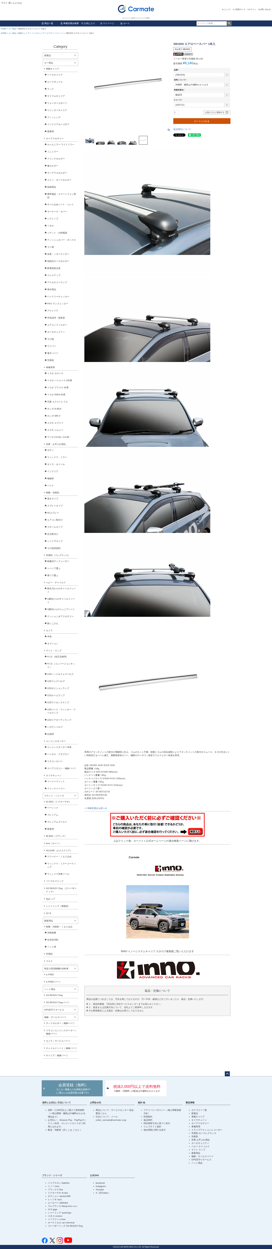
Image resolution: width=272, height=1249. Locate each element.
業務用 (50, 131)
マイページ (108, 23)
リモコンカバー (55, 761)
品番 (177, 70)
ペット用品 (49, 989)
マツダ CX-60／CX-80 (58, 437)
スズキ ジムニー (55, 430)
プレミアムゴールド (57, 822)
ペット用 (51, 947)
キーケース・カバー (57, 211)
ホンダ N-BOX (54, 408)
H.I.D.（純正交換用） (57, 656)
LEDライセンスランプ (58, 702)
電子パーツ (52, 353)
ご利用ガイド (239, 9)
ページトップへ (227, 1073)
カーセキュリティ (56, 332)
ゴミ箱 (50, 247)
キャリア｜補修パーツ (57, 1055)
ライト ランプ (198, 1149)
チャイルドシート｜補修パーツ (61, 1048)
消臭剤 (194, 1136)
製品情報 (190, 1102)
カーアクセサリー (55, 138)
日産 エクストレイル (57, 401)
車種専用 (50, 367)
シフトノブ (52, 218)
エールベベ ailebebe (58, 1202)
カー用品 (12, 29)
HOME (3, 29)
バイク (50, 485)
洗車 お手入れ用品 (200, 1140)
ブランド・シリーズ (54, 795)
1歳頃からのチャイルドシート (61, 600)
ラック (50, 89)
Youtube (100, 1189)
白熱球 (50, 734)
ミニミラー (52, 151)
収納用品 (51, 187)
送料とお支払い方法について (56, 1102)
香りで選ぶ (52, 575)
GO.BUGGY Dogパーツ (57, 1002)
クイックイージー (56, 788)
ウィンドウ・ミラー (57, 457)
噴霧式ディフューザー (58, 561)
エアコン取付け (55, 520)
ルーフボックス (55, 82)
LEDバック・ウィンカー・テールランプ (61, 711)
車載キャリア (23, 33)
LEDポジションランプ (58, 688)
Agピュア (50, 899)
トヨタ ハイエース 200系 (59, 380)
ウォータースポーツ (57, 103)
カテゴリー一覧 (199, 1110)
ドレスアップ (53, 275)
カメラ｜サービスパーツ (58, 1041)
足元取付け (52, 534)
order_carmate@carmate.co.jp (111, 1120)
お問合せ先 (95, 1102)
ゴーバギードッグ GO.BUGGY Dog (65, 1226)
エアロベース (52, 33)
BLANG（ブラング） (56, 836)
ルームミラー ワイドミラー (60, 144)
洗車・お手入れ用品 (56, 444)
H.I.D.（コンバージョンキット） (61, 665)
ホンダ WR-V (53, 416)
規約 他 (141, 1102)
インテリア (52, 471)
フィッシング (53, 117)
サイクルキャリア (56, 96)
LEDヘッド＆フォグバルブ (60, 674)
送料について (180, 80)
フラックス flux (55, 1189)
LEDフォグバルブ (56, 681)
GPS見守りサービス (54, 1010)
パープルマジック (55, 881)
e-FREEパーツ (53, 982)
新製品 (47, 55)
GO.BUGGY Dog (54, 995)
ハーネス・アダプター (58, 754)
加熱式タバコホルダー (58, 261)
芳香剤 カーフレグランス (203, 1133)
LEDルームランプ (56, 695)
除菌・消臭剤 (52, 492)
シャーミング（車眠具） (58, 906)
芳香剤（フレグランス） (58, 555)
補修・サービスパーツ (55, 1017)
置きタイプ (52, 498)
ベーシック (52, 807)
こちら (76, 1130)
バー (62, 33)
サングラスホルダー (57, 173)
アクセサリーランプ (57, 282)
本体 (49, 636)
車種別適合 (179, 90)
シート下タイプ (55, 541)
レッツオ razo (55, 1199)
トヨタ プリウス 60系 (58, 387)
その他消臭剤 (53, 548)
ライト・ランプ (53, 650)
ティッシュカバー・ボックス (61, 240)
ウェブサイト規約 (152, 1126)
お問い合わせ (265, 9)
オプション (52, 643)
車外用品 (51, 289)
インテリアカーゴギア (58, 124)
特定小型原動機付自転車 (56, 968)
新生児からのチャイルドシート (61, 590)
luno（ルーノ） (53, 843)
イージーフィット (56, 781)
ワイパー (51, 346)
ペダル (50, 225)
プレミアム (52, 815)
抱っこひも (52, 623)
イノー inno (53, 1186)
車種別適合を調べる (97, 808)
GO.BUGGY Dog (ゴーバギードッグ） (61, 890)
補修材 (50, 478)
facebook (100, 1183)
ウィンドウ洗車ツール (58, 874)
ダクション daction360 (59, 1196)
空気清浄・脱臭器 (56, 317)
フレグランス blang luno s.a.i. (62, 1206)
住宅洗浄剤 (52, 939)
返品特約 (148, 1120)
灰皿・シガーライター (58, 254)
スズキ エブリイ (55, 423)
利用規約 (148, 1116)
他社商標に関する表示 (155, 1130)
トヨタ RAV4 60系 (56, 394)
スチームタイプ (55, 527)
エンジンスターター (56, 741)
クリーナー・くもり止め (59, 856)
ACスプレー (53, 512)
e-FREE (50, 974)
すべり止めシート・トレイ (60, 204)
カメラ (49, 630)
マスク (49, 961)
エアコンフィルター (57, 325)
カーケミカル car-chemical (61, 1222)
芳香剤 (50, 360)
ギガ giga (52, 1209)
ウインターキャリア (57, 110)
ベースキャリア (38, 33)
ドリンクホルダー (56, 158)
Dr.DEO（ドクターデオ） (58, 801)
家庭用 (50, 829)
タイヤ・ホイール (56, 464)
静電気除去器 (53, 268)
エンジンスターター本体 (59, 747)
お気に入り (89, 23)
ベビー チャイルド (200, 1146)
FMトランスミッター (57, 303)
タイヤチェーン (53, 775)
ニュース (227, 9)
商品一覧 (48, 23)
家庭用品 (48, 920)
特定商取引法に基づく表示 (157, 1123)
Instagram (101, 1186)
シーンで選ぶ (53, 568)
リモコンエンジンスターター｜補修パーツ (61, 1032)
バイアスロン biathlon (59, 1183)
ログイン (252, 9)
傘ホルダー (52, 165)
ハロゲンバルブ (55, 727)
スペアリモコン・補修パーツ (61, 768)
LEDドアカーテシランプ (59, 720)
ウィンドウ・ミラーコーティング (61, 865)
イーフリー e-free (56, 1219)
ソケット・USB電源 (57, 233)
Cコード (178, 100)
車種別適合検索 (71, 23)
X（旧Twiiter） (103, 1193)
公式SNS (94, 1175)
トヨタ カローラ (55, 373)
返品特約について (182, 129)
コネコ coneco (55, 1216)
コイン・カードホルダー (59, 180)
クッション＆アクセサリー (60, 616)
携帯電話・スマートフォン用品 (61, 196)
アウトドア (52, 310)
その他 (50, 339)
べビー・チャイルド (56, 582)
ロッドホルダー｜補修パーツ (60, 1023)
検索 (229, 23)
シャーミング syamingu (59, 1212)
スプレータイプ (55, 505)
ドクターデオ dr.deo (58, 1193)
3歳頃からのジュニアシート (61, 609)
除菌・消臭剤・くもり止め (59, 926)
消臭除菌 (51, 932)
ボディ (50, 450)
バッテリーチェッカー (58, 296)
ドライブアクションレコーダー (206, 1130)
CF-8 (48, 913)
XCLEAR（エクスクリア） (59, 850)
